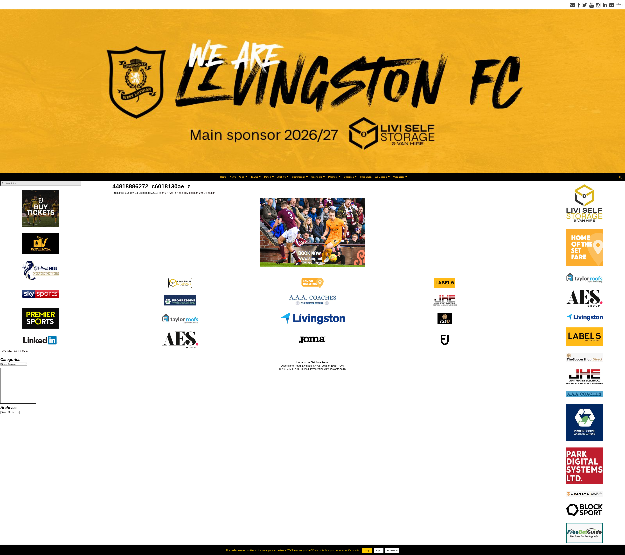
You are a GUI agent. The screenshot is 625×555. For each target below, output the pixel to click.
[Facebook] (579, 6)
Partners (333, 177)
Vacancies (398, 177)
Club (241, 177)
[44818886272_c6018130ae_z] (312, 232)
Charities (349, 177)
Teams (254, 177)
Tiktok (619, 4)
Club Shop (366, 177)
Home (223, 177)
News (233, 177)
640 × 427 (167, 192)
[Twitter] (584, 6)
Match (267, 177)
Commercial (298, 177)
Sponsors (316, 177)
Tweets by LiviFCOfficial (14, 351)
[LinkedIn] (605, 6)
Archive (281, 177)
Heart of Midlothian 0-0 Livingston (196, 192)
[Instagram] (598, 6)
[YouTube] (591, 6)
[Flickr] (611, 6)
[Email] (572, 6)
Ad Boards (381, 177)
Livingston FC (18, 552)
